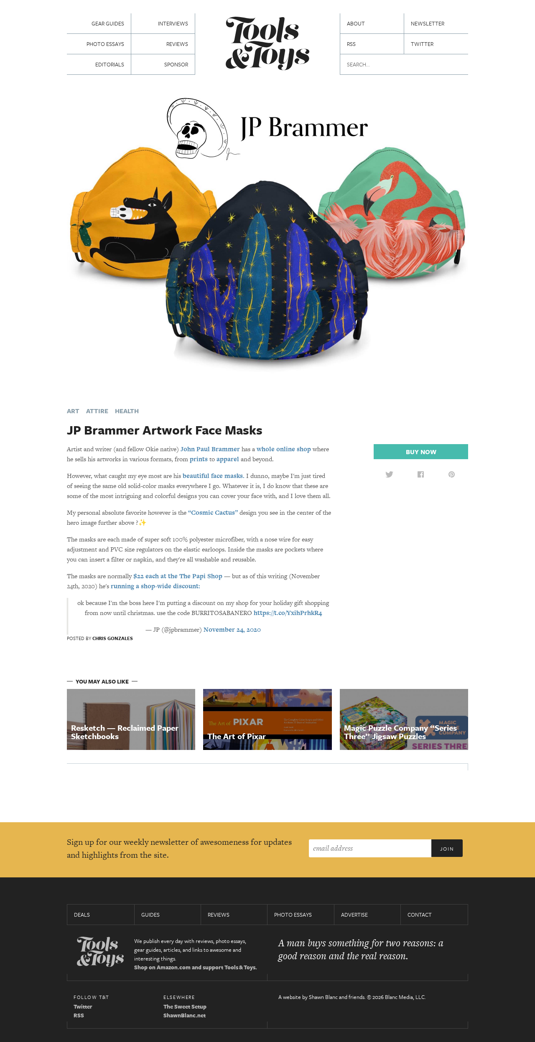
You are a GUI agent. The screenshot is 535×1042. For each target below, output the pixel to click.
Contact (420, 914)
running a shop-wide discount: (155, 586)
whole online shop (284, 449)
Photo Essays (105, 44)
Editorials (109, 64)
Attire (97, 410)
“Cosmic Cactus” (213, 512)
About (356, 23)
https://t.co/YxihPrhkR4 (288, 612)
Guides (150, 914)
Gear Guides (108, 23)
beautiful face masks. (214, 475)
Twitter (422, 44)
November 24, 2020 (232, 629)
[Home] (267, 44)
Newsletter (427, 23)
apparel (228, 459)
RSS (351, 44)
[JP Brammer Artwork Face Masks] (267, 241)
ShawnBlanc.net (184, 1015)
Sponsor (176, 64)
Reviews (177, 44)
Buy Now (421, 451)
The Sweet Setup (184, 1006)
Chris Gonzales (112, 638)
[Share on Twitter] (389, 474)
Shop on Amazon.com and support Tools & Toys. (195, 967)
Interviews (173, 23)
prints (199, 459)
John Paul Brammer (210, 449)
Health (127, 410)
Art (73, 410)
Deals (82, 914)
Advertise (354, 914)
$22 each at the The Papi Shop (177, 576)
